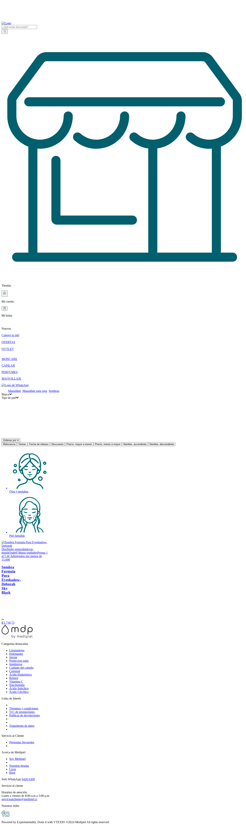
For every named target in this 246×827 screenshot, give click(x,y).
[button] (123, 325)
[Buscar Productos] (5, 31)
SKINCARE (9, 359)
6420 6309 (28, 779)
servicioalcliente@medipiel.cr (19, 799)
